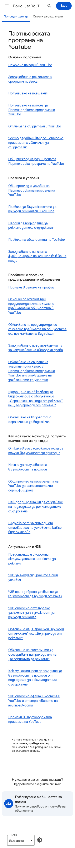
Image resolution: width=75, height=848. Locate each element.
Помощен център (16, 16)
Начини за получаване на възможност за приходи (27, 467)
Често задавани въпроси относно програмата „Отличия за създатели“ (35, 142)
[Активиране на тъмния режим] (40, 840)
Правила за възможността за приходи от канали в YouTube (32, 209)
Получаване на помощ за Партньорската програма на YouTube (31, 109)
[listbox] (21, 840)
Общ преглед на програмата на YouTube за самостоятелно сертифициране (33, 485)
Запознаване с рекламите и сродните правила (30, 79)
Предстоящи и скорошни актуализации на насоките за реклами (32, 559)
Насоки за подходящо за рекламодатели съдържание (31, 225)
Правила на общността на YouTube (36, 240)
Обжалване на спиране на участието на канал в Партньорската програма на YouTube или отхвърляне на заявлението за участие (31, 371)
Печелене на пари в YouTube (30, 65)
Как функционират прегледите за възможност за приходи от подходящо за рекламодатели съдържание (35, 678)
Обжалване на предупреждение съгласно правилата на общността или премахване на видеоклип (37, 329)
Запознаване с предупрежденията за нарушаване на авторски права (35, 347)
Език (14, 834)
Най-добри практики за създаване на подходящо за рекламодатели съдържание (35, 506)
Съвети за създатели (48, 16)
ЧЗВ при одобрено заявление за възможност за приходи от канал (35, 594)
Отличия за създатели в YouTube (34, 126)
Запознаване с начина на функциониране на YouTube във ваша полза (37, 256)
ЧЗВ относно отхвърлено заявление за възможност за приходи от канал (31, 612)
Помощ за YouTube (28, 6)
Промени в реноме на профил (31, 287)
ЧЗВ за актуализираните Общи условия (33, 577)
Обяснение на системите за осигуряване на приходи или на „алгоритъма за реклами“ (32, 654)
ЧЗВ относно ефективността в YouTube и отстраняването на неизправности (34, 700)
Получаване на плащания (28, 93)
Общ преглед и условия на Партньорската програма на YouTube (31, 190)
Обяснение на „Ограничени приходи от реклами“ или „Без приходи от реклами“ (36, 633)
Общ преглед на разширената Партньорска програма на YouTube (36, 161)
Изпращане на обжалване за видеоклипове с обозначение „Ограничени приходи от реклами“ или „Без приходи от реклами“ (35, 399)
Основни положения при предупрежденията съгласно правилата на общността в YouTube (31, 306)
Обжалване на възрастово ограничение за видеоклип (29, 419)
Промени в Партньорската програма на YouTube (30, 719)
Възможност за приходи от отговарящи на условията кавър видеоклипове (35, 527)
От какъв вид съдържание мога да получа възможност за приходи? (35, 450)
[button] (7, 6)
